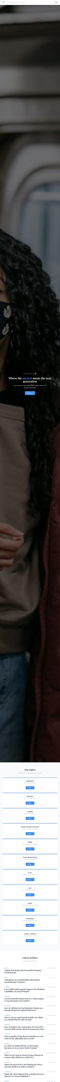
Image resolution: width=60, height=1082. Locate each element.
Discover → (30, 393)
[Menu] (56, 2)
